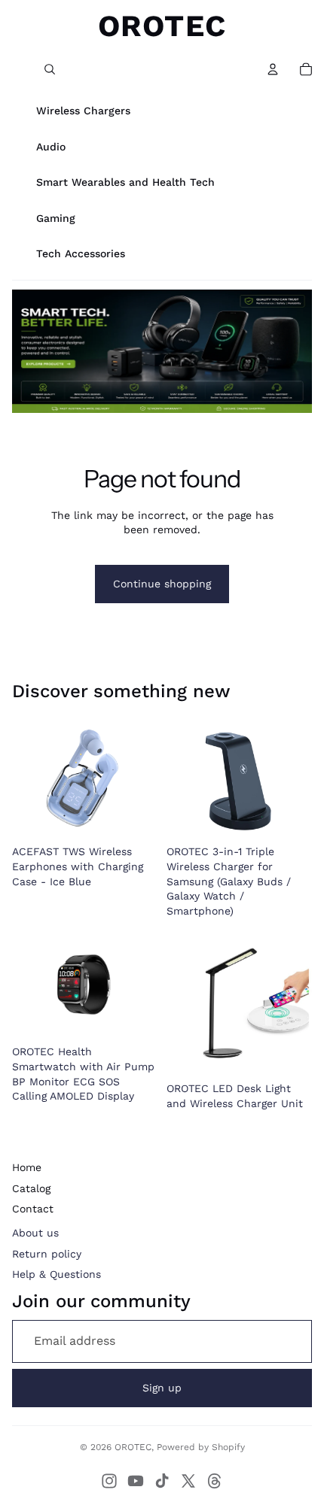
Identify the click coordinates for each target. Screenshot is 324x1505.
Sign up (162, 1388)
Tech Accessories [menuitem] (80, 253)
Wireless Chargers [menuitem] (83, 111)
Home (26, 1167)
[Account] (272, 69)
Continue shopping (162, 584)
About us (35, 1233)
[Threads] (215, 1481)
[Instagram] (109, 1481)
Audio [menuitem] (51, 147)
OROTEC (133, 1447)
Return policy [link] (46, 1254)
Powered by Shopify (201, 1447)
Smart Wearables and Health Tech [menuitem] (125, 182)
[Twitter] (188, 1481)
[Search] (49, 69)
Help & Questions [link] (56, 1274)
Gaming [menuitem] (55, 218)
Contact (32, 1209)
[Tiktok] (162, 1481)
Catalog (31, 1188)
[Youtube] (136, 1481)
